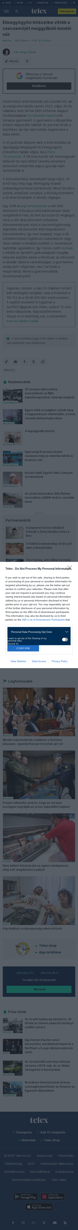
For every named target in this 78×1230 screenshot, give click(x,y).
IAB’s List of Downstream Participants (43, 619)
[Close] (70, 569)
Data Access (39, 661)
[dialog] (39, 615)
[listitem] (37, 632)
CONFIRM (23, 648)
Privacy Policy (59, 661)
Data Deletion (18, 661)
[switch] (65, 639)
